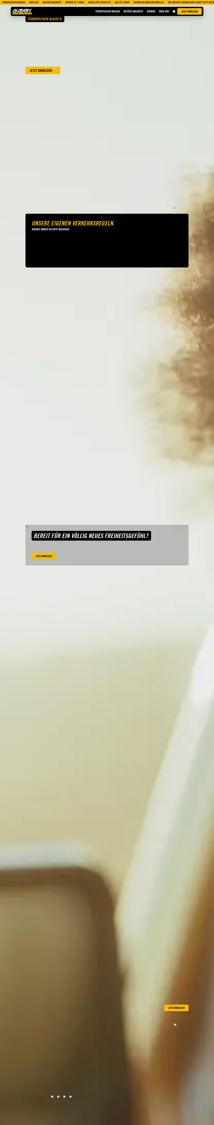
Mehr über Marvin (171, 500)
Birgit (76, 493)
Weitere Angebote (133, 11)
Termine (150, 11)
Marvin (166, 493)
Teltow (30, 708)
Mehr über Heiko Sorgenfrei (43, 503)
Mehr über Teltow (34, 714)
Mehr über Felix (125, 500)
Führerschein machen (107, 11)
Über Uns (164, 11)
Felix (120, 493)
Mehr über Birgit (81, 500)
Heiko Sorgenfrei (39, 493)
